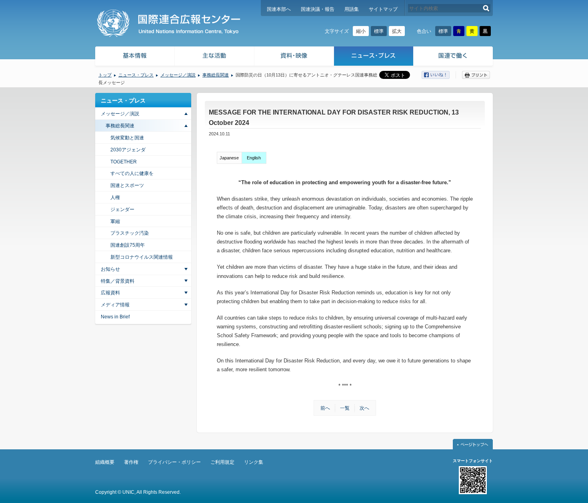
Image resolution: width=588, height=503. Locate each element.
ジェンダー (122, 209)
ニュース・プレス (374, 57)
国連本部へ (279, 9)
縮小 (361, 31)
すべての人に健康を (132, 173)
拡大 (397, 31)
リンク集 (253, 462)
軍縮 (115, 221)
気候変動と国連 (127, 138)
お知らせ (110, 269)
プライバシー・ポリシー (174, 462)
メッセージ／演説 (178, 74)
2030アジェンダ (128, 150)
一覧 (345, 408)
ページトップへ (473, 444)
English (254, 157)
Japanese (229, 157)
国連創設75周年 (127, 245)
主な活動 (214, 57)
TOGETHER (123, 162)
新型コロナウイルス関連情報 (141, 257)
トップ (105, 74)
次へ (364, 408)
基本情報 (134, 57)
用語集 (351, 9)
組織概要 (104, 462)
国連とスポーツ (127, 185)
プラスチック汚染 (129, 233)
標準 (379, 31)
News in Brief (115, 317)
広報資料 (110, 293)
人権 (115, 197)
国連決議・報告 (317, 9)
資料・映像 (294, 57)
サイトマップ (383, 9)
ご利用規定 (222, 462)
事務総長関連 (215, 74)
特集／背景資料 (117, 281)
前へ (325, 408)
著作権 (131, 462)
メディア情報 (115, 305)
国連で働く (454, 57)
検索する (486, 8)
